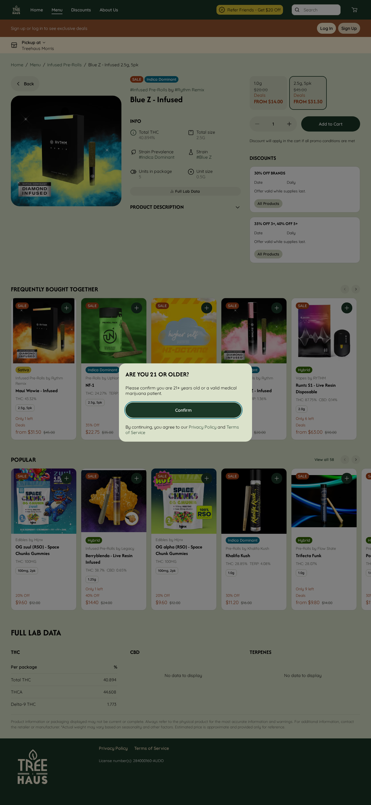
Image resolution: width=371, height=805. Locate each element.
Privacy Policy (202, 427)
